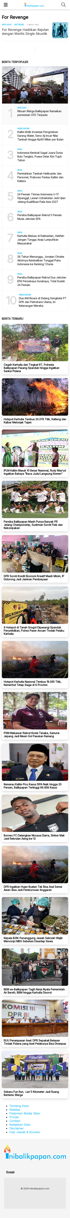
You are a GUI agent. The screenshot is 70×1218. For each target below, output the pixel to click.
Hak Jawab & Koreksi (24, 1132)
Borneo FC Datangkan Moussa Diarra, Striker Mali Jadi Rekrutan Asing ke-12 (34, 837)
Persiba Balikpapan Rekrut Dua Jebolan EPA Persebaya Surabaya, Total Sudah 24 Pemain (41, 281)
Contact (14, 1121)
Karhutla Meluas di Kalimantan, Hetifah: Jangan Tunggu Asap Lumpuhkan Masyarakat (40, 239)
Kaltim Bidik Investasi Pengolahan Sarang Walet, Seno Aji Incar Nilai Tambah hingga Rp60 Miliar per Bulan (40, 135)
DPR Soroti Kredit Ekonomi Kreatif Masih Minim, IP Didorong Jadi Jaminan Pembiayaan (34, 577)
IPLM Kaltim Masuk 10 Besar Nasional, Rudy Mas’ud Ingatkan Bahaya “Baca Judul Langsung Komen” (35, 472)
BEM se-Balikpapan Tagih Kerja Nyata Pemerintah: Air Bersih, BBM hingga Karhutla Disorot (34, 991)
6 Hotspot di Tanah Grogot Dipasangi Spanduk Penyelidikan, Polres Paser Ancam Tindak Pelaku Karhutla (34, 630)
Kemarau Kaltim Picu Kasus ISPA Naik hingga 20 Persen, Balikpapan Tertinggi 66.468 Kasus (33, 786)
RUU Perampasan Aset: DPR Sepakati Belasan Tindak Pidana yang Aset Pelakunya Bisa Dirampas (35, 1042)
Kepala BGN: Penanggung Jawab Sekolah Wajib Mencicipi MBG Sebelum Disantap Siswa (33, 939)
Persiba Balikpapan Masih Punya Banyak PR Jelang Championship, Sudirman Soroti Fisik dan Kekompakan (33, 525)
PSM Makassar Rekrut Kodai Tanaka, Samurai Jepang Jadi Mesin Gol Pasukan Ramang (31, 734)
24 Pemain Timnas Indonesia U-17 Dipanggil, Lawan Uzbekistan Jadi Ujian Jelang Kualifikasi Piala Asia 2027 (41, 198)
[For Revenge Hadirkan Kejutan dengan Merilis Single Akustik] (60, 30)
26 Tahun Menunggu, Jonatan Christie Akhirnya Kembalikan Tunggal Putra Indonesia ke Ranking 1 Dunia (40, 260)
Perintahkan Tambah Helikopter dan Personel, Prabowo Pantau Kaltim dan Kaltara (40, 177)
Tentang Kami (19, 1106)
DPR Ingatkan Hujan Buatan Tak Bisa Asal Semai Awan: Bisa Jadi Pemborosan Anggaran (33, 888)
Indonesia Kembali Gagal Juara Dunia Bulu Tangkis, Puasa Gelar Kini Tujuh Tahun (40, 156)
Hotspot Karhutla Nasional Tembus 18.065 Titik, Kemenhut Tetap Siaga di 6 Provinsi (32, 683)
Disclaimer (16, 1128)
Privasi (14, 1117)
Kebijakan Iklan (20, 1124)
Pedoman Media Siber (25, 1113)
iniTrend (19, 24)
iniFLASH (6, 24)
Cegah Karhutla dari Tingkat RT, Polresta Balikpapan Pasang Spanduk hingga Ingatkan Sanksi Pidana (31, 368)
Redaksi (14, 1109)
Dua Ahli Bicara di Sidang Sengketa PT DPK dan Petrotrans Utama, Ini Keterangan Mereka (42, 302)
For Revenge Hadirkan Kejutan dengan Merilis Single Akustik (25, 32)
